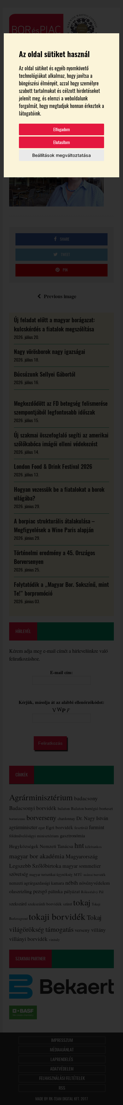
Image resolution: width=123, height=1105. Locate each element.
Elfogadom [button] (61, 129)
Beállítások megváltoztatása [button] (61, 155)
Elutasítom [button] (61, 142)
